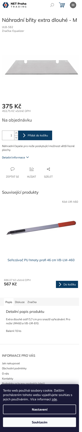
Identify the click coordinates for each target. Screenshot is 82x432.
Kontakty (7, 378)
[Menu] (73, 5)
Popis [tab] (8, 302)
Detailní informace (13, 157)
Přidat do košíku (38, 135)
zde (54, 399)
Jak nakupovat (11, 363)
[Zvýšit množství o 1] (16, 133)
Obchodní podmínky (14, 368)
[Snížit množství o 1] (16, 137)
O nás (5, 373)
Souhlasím (39, 422)
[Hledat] (52, 5)
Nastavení (39, 409)
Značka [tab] (32, 302)
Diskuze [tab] (20, 302)
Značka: (13, 30)
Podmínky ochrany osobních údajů (23, 383)
